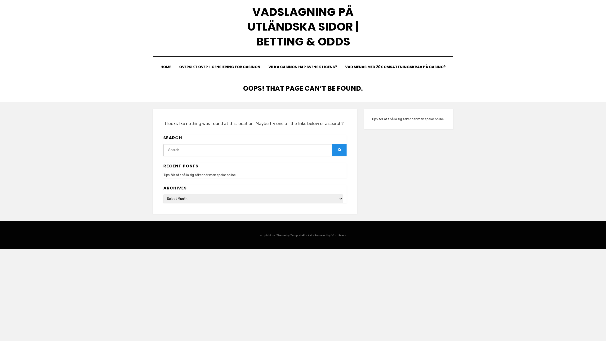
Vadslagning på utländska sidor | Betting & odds (303, 26)
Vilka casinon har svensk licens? (302, 66)
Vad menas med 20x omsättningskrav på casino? (395, 66)
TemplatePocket (301, 235)
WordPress (338, 235)
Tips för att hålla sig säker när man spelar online (199, 175)
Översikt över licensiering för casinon (219, 66)
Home (165, 66)
